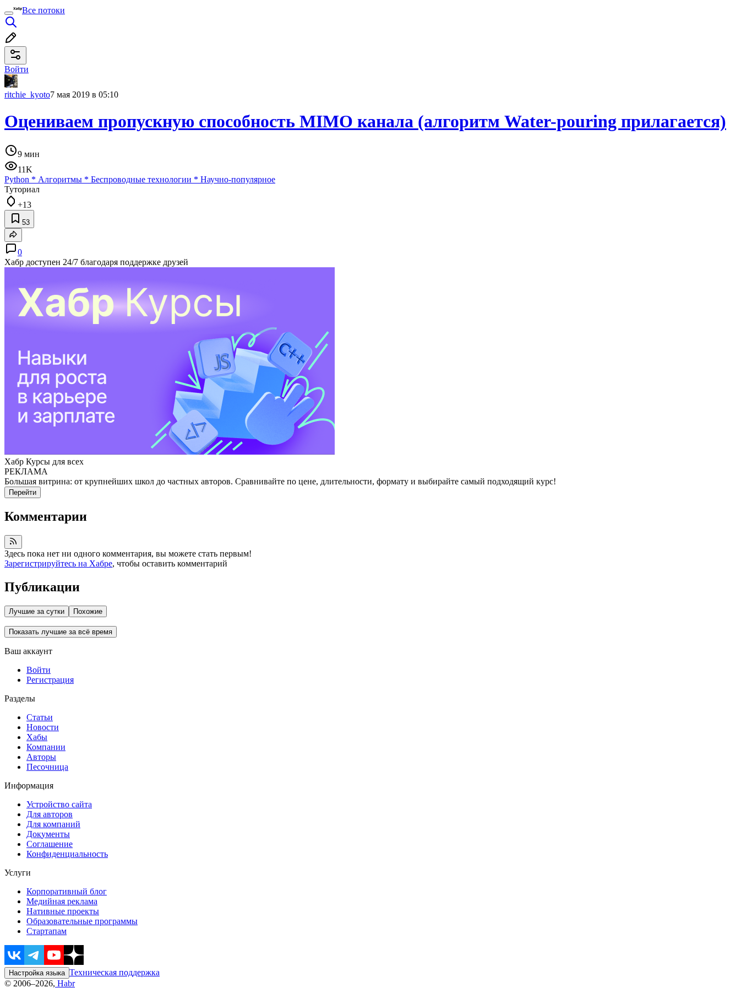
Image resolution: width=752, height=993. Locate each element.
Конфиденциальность (67, 854)
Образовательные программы (82, 921)
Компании (46, 747)
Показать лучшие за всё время (60, 632)
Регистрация (50, 679)
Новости (42, 727)
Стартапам (46, 931)
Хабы (36, 737)
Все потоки (43, 10)
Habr (65, 983)
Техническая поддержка (114, 972)
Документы (48, 834)
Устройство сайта (59, 804)
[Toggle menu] (8, 13)
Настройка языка (37, 973)
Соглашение (49, 844)
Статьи (39, 717)
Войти (38, 669)
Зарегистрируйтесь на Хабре (58, 563)
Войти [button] (16, 69)
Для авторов (49, 814)
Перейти (22, 492)
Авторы (41, 757)
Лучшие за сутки (36, 611)
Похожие (87, 611)
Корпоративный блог (66, 891)
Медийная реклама (61, 901)
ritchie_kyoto (27, 94)
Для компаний (53, 824)
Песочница (47, 766)
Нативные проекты (62, 911)
